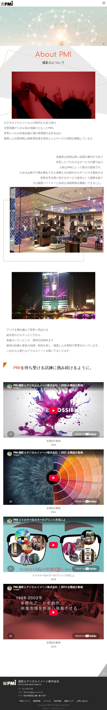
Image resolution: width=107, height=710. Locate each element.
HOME (7, 3)
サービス (47, 701)
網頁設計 (46, 708)
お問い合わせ (82, 701)
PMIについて (24, 701)
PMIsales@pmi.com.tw (33, 692)
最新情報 (36, 701)
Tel (19, 689)
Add (20, 696)
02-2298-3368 (27, 689)
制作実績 (57, 701)
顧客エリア (69, 701)
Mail (20, 692)
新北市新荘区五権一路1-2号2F (34, 696)
